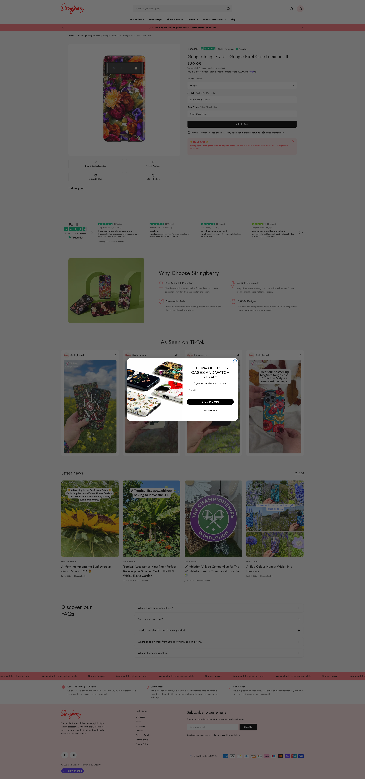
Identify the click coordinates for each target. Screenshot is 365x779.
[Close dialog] (235, 361)
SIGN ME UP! (210, 402)
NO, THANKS (210, 410)
